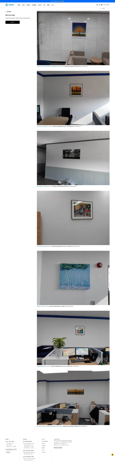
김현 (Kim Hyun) (48, 186)
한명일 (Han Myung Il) (45, 366)
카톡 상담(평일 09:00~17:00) (11, 449)
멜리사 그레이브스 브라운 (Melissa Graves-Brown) (54, 66)
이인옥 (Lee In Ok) (44, 306)
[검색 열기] (97, 4)
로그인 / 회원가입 (106, 4)
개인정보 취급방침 (45, 441)
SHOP (19, 5)
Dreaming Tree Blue (41, 66)
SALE (52, 5)
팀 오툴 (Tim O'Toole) (48, 126)
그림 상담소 (44, 452)
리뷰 (44, 5)
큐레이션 (28, 5)
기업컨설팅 (34, 5)
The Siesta (39, 246)
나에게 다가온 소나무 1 (40, 186)
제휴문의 (43, 447)
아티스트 (40, 5)
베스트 (23, 5)
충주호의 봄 (39, 366)
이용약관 (43, 443)
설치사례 (9, 11)
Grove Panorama (40, 426)
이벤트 (48, 5)
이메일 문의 (8, 452)
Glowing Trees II (40, 126)
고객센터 (6, 439)
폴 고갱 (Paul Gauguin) (46, 246)
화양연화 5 (39, 306)
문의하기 (12, 22)
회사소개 (43, 439)
